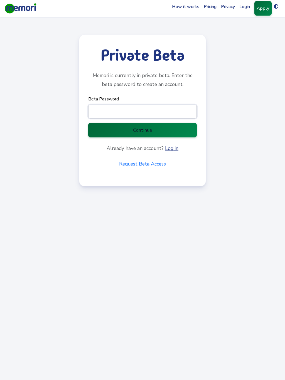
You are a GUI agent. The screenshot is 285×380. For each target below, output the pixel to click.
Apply (263, 8)
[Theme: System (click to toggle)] (276, 6)
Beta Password (103, 99)
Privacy (228, 7)
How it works (185, 7)
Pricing (210, 7)
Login (244, 7)
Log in (171, 148)
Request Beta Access (142, 164)
